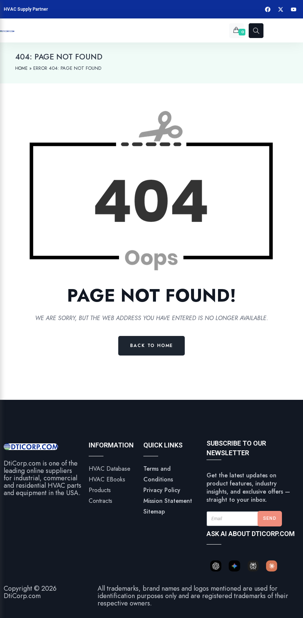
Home (21, 68)
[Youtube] (293, 9)
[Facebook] (267, 9)
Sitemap (154, 511)
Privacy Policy (161, 490)
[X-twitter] (280, 9)
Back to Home (151, 345)
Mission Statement (167, 501)
